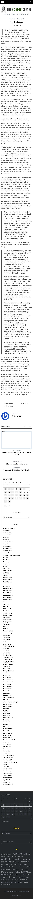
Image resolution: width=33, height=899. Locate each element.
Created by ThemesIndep (23, 891)
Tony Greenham (7, 775)
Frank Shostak (7, 597)
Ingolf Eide (6, 626)
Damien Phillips (7, 577)
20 (20, 495)
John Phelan (6, 653)
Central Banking (13, 859)
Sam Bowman (7, 742)
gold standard (15, 869)
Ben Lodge (6, 561)
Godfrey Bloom (7, 622)
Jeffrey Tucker (7, 644)
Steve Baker (6, 748)
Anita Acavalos (7, 546)
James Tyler (6, 637)
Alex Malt (6, 537)
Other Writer (6, 699)
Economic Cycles (11, 861)
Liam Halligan (7, 675)
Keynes (29, 872)
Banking (8, 856)
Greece (21, 869)
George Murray (7, 613)
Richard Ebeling (7, 599)
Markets (25, 874)
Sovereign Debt (6, 884)
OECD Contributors (8, 697)
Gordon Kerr (6, 624)
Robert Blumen (7, 731)
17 (9, 495)
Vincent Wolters (7, 777)
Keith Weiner (6, 668)
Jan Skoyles (6, 642)
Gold (9, 869)
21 (24, 495)
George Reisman (7, 615)
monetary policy (11, 877)
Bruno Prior (6, 566)
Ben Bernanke (27, 856)
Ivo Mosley (6, 628)
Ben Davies (6, 557)
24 (9, 498)
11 (12, 492)
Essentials (4, 864)
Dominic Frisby (7, 590)
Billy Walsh (6, 564)
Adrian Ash (6, 530)
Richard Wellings (8, 728)
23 (5, 498)
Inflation (17, 872)
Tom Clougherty (7, 773)
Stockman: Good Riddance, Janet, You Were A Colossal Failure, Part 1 (16, 453)
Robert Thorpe (7, 737)
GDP (6, 869)
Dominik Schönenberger (10, 593)
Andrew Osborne (8, 541)
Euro (9, 864)
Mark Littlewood (8, 682)
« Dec (5, 506)
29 (27, 498)
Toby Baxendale (7, 768)
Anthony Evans (7, 548)
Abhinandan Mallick (8, 528)
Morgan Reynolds (8, 691)
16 (5, 495)
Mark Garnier (7, 677)
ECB (2, 862)
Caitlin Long (6, 568)
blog (3, 859)
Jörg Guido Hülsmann (9, 662)
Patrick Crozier (7, 706)
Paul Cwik (6, 711)
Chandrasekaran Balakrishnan (11, 555)
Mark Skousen (7, 686)
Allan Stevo (6, 539)
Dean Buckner (7, 586)
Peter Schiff (14, 879)
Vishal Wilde (6, 782)
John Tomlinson (7, 655)
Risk (18, 882)
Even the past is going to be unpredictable (17, 469)
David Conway (7, 581)
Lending (20, 874)
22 (27, 495)
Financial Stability (7, 867)
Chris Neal (6, 573)
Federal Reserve (21, 864)
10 (9, 492)
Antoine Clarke (7, 550)
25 (13, 498)
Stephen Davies (7, 746)
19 (16, 495)
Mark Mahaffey (7, 684)
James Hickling (7, 633)
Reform (8, 882)
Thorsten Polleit (7, 760)
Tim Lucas (6, 764)
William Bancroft (8, 784)
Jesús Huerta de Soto (9, 646)
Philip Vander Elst (8, 717)
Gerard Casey (7, 617)
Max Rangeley (7, 688)
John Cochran (7, 650)
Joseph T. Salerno (8, 664)
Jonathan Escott (7, 659)
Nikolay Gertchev (8, 695)
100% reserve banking (6, 854)
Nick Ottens (6, 693)
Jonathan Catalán (8, 657)
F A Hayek (13, 864)
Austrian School (20, 853)
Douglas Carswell (8, 595)
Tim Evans (6, 601)
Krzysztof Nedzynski (9, 670)
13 (20, 492)
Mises (2, 877)
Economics (12, 18)
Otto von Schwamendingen (10, 702)
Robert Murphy (7, 733)
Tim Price (6, 766)
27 (20, 498)
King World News (14, 874)
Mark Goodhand (7, 679)
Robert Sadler (7, 735)
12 (16, 492)
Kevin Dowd (6, 719)
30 (5, 501)
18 (12, 495)
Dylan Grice (6, 604)
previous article (12, 30)
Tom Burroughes (7, 771)
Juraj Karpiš (6, 666)
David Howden (7, 584)
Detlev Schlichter (8, 588)
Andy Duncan (7, 544)
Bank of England (17, 856)
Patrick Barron (7, 704)
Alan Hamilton (7, 532)
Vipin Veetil (6, 780)
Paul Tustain (6, 713)
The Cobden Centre (8, 755)
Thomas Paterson (8, 757)
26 (16, 498)
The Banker (6, 753)
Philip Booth (6, 715)
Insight (24, 871)
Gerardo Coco (7, 619)
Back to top (15, 895)
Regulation (13, 882)
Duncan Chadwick (8, 630)
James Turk (6, 635)
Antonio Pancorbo (8, 553)
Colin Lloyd (6, 575)
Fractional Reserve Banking (21, 867)
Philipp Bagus (7, 724)
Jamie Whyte (6, 639)
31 (9, 501)
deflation (27, 859)
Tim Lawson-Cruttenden (10, 762)
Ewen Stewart (7, 608)
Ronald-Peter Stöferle (9, 739)
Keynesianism (6, 874)
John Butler (6, 648)
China (23, 859)
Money (21, 877)
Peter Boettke (7, 722)
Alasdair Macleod (8, 535)
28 (24, 498)
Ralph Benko (6, 726)
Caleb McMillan (7, 570)
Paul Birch (6, 708)
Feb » (9, 506)
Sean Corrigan (17, 25)
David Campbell (7, 579)
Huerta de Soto (10, 872)
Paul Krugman (9, 879)
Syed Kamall (6, 751)
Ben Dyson (6, 559)
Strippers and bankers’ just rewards (16, 463)
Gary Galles (6, 610)
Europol (5, 606)
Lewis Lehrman (7, 673)
